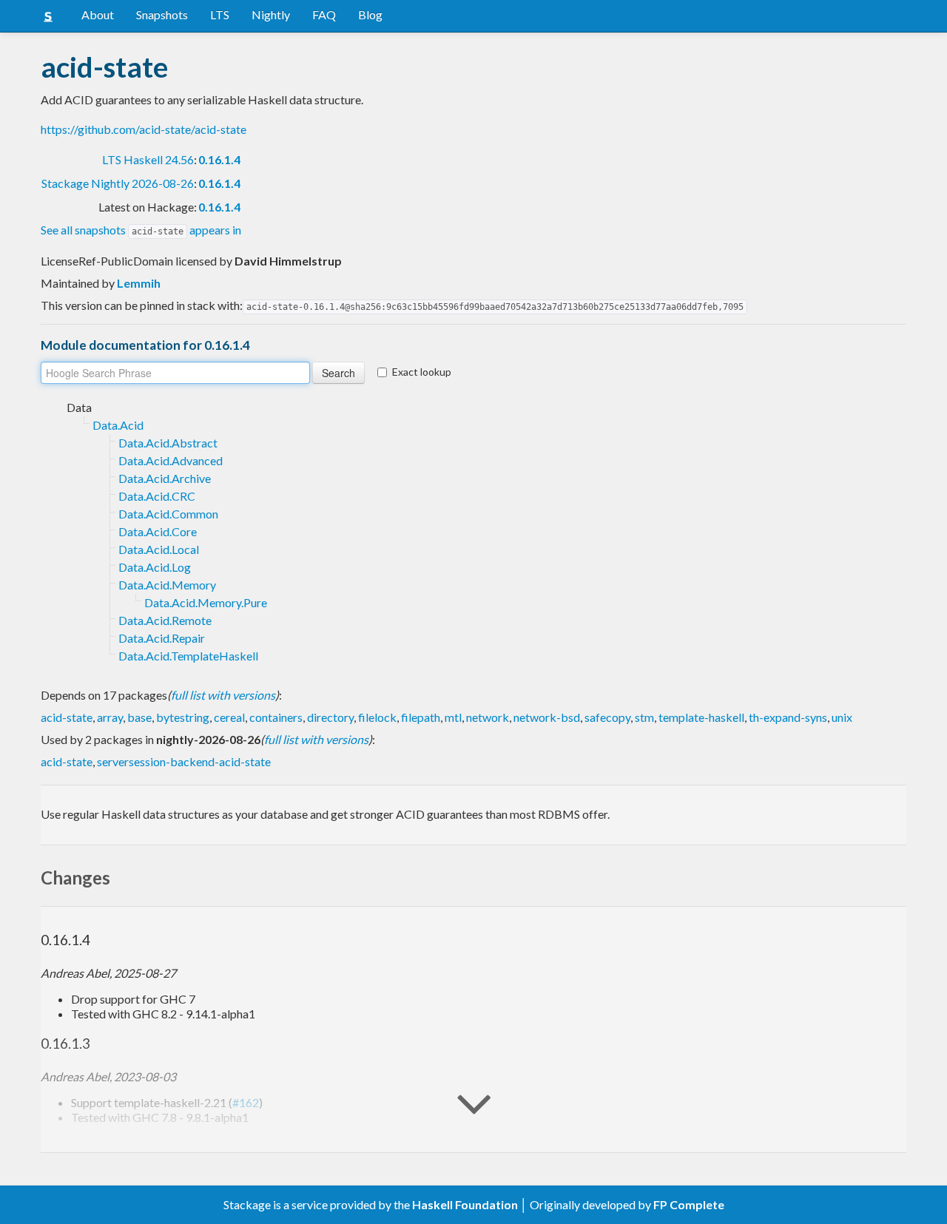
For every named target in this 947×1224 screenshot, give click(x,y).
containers (276, 717)
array (110, 717)
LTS (219, 14)
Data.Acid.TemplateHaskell (188, 656)
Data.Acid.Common (168, 514)
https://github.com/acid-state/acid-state (143, 129)
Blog (370, 14)
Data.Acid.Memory (167, 585)
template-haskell (701, 717)
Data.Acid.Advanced (170, 460)
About (97, 14)
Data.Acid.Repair (161, 638)
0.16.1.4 (219, 159)
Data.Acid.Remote (165, 620)
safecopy (607, 717)
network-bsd (546, 717)
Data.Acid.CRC (156, 496)
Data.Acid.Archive (164, 478)
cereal (229, 717)
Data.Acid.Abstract (168, 443)
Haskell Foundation (465, 1204)
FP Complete (688, 1204)
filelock (377, 717)
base (139, 717)
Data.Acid (118, 425)
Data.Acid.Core (157, 531)
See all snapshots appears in (141, 230)
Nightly (271, 14)
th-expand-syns (788, 717)
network (487, 717)
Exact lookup (421, 371)
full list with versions (223, 695)
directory (330, 717)
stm (644, 717)
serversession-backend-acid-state (184, 761)
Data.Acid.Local (158, 549)
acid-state (66, 717)
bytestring (182, 717)
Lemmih (139, 283)
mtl (453, 717)
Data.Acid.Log (154, 567)
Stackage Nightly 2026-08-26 (117, 183)
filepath (420, 717)
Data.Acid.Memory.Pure (205, 602)
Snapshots (162, 14)
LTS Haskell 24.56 (148, 159)
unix (842, 717)
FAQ (324, 14)
